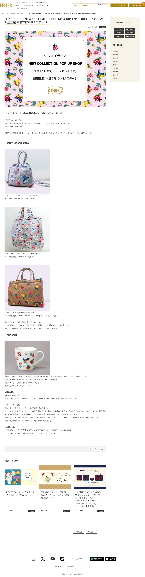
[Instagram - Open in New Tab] (33, 559)
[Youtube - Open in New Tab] (53, 558)
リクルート (86, 566)
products (130, 33)
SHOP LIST (137, 5)
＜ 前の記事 (78, 532)
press (119, 33)
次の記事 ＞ (91, 532)
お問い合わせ (72, 566)
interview (119, 36)
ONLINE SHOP (119, 5)
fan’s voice (130, 36)
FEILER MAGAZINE (17, 13)
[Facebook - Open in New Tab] (91, 449)
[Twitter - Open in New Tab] (43, 559)
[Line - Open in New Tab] (62, 559)
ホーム (3, 13)
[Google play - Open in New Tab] (97, 559)
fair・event (130, 29)
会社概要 (58, 566)
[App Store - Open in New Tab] (110, 559)
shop (119, 29)
